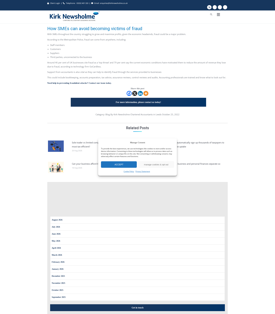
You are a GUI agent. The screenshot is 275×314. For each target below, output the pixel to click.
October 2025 (57, 290)
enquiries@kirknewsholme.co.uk (114, 3)
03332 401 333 (82, 3)
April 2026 (56, 248)
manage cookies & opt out (156, 164)
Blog (107, 114)
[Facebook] (129, 93)
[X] (134, 93)
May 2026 (56, 241)
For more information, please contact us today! (138, 102)
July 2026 (56, 227)
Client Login (55, 3)
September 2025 (59, 297)
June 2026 (56, 234)
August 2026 (57, 220)
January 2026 (57, 269)
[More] (145, 93)
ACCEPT (119, 164)
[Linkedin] (140, 93)
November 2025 (58, 283)
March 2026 (57, 255)
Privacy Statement (142, 171)
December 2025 (58, 276)
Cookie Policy (129, 171)
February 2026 (58, 262)
